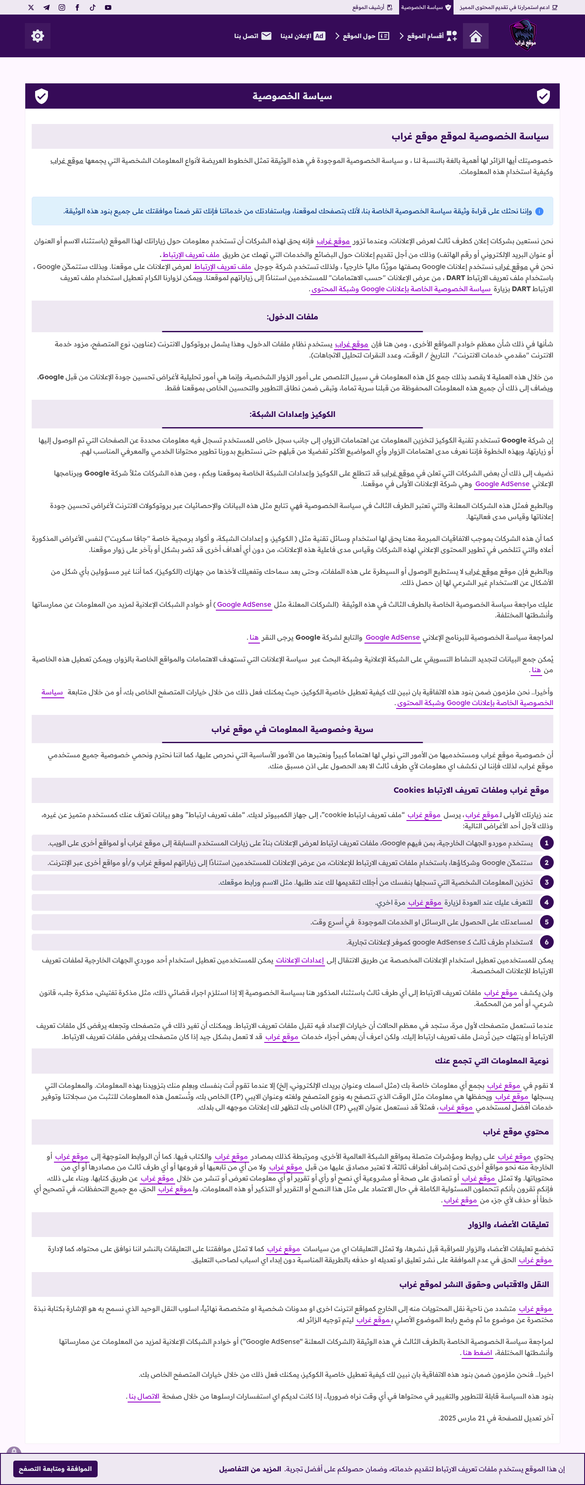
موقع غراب (482, 814)
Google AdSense (502, 483)
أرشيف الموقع (368, 7)
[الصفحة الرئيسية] (476, 36)
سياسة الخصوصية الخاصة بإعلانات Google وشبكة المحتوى (401, 288)
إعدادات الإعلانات (300, 960)
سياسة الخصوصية (422, 7)
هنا (254, 637)
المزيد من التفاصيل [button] (250, 1468)
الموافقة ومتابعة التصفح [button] (55, 1469)
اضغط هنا (477, 1352)
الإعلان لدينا (296, 36)
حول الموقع (359, 36)
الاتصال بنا (144, 1396)
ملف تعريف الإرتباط (191, 254)
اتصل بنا (246, 36)
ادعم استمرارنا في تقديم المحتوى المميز (504, 7)
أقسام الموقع (425, 36)
